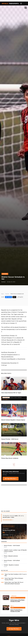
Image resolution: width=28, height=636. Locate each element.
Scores (15, 397)
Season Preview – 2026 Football (12, 545)
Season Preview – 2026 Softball (12, 560)
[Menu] (21, 3)
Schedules (19, 397)
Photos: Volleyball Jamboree (11, 556)
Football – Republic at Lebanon (11, 565)
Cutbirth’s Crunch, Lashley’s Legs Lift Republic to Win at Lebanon (15, 550)
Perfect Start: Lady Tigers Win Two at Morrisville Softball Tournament (14, 583)
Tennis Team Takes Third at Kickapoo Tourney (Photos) (14, 579)
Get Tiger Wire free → (10, 478)
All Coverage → (5, 399)
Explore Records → (8, 519)
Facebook (9, 297)
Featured (4, 273)
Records (12, 397)
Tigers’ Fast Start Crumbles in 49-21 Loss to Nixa (16, 575)
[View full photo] (26, 8)
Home (2, 293)
